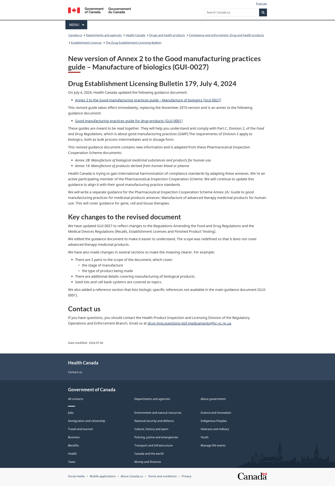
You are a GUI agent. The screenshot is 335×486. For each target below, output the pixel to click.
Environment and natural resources (157, 413)
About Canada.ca (132, 476)
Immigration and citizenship (86, 421)
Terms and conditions (162, 476)
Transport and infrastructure (153, 445)
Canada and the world (148, 454)
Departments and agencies (104, 35)
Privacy (186, 476)
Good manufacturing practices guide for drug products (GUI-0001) (129, 120)
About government (213, 399)
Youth (205, 437)
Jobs (71, 413)
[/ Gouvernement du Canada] (99, 10)
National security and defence (154, 421)
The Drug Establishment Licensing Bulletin (133, 43)
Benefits (73, 445)
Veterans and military (215, 429)
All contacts (75, 399)
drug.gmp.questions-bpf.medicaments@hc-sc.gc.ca (189, 323)
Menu (74, 24)
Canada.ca (75, 35)
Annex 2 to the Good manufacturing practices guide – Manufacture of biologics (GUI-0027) (148, 100)
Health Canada (135, 35)
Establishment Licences (86, 43)
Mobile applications (103, 476)
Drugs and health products (167, 35)
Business (74, 437)
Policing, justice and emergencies (156, 437)
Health (72, 454)
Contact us (75, 372)
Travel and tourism (80, 429)
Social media (76, 476)
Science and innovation (216, 413)
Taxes (71, 462)
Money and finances (147, 462)
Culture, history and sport (151, 429)
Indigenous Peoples (214, 421)
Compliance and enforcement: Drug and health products (226, 35)
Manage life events (213, 445)
